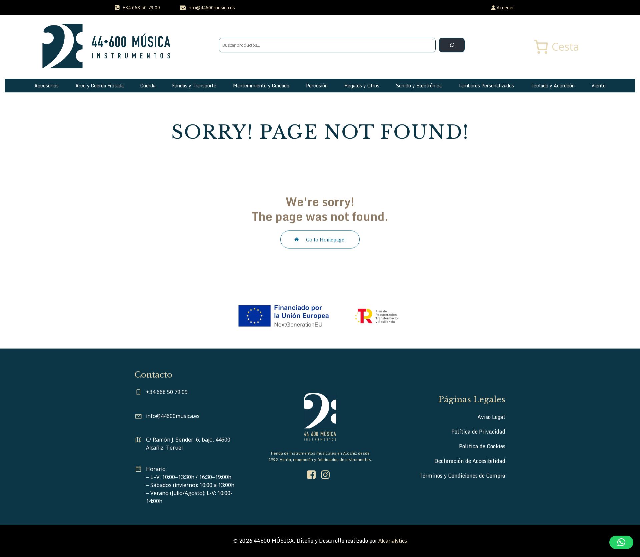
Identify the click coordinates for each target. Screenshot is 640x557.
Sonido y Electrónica (419, 85)
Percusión (317, 85)
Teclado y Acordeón (553, 85)
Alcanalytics (392, 540)
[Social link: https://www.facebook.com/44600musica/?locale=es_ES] (313, 475)
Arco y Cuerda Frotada (99, 85)
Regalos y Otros (361, 85)
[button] (621, 542)
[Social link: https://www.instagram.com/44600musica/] (327, 475)
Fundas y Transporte (194, 85)
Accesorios (46, 85)
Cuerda (147, 85)
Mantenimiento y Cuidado (261, 85)
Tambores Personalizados (486, 85)
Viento (598, 85)
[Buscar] (452, 45)
